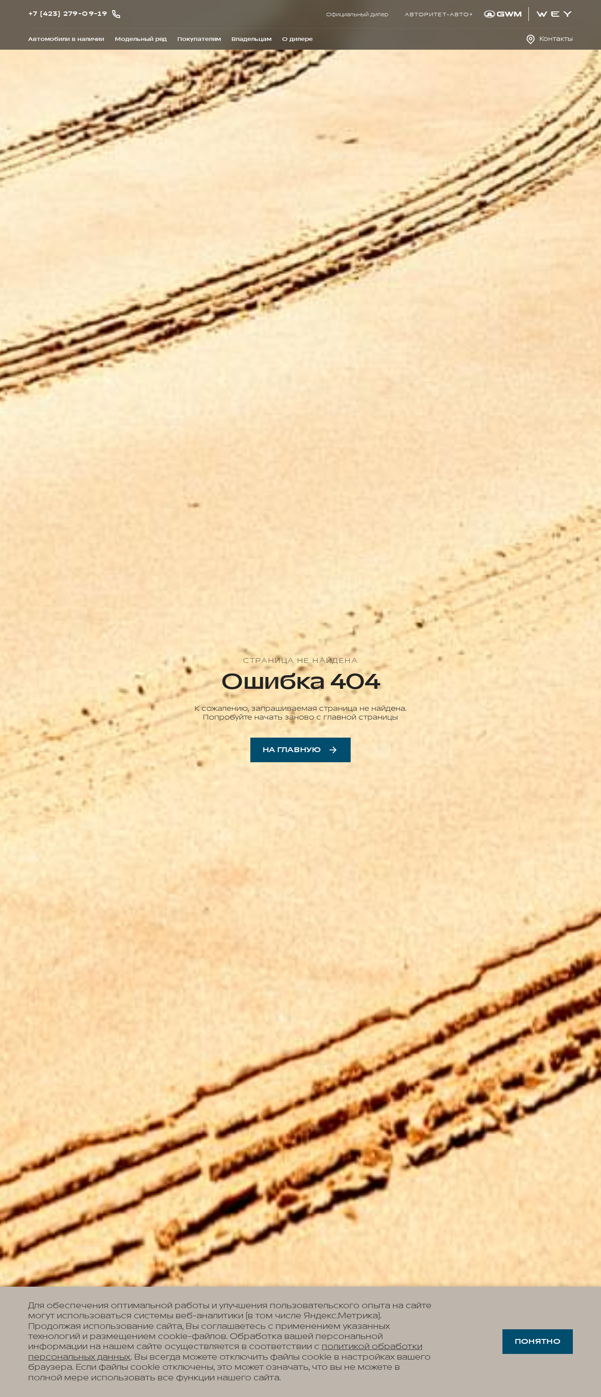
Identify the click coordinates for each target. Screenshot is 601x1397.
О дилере (297, 39)
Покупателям (199, 39)
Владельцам (251, 39)
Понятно (538, 1341)
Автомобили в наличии (66, 39)
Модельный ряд (141, 39)
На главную (292, 750)
